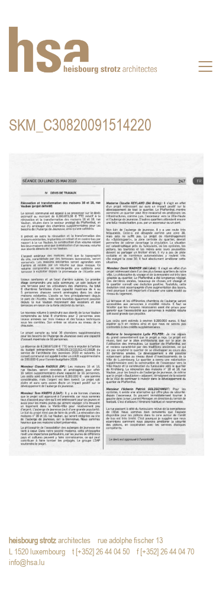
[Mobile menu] (206, 66)
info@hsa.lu (29, 563)
